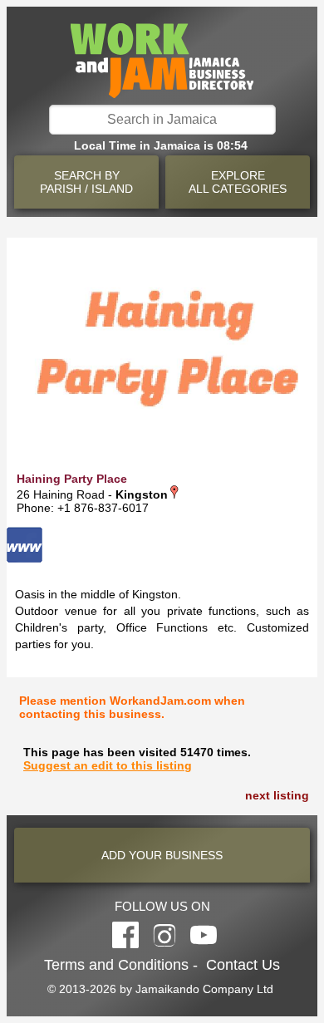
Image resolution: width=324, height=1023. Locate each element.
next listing (277, 795)
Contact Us (243, 965)
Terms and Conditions (116, 965)
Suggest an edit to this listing (107, 765)
